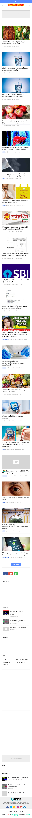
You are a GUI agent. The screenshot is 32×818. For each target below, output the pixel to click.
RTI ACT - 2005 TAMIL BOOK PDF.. (18, 627)
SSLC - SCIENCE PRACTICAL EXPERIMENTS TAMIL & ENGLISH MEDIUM (18, 613)
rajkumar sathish (7, 46)
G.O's (4, 661)
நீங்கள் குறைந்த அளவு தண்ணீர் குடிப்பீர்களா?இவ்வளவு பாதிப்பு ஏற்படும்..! (15, 69)
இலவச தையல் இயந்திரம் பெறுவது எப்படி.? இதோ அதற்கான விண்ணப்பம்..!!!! (14, 307)
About (15, 811)
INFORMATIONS (6, 339)
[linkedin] (24, 807)
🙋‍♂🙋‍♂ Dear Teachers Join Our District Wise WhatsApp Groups (15, 472)
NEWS (4, 205)
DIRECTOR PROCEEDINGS (21, 659)
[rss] (14, 807)
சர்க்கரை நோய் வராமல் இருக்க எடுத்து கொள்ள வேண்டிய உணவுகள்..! (13, 43)
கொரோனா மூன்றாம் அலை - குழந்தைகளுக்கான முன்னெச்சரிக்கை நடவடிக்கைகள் (13, 363)
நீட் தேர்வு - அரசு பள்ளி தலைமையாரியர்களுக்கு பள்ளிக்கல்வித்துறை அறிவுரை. (15, 526)
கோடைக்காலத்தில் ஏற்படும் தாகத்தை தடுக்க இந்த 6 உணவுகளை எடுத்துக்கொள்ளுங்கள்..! (15, 122)
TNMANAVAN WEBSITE (21, 662)
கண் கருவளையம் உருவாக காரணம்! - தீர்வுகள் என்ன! (15, 498)
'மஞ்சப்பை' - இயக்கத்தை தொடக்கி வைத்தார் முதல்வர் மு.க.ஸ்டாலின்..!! (15, 201)
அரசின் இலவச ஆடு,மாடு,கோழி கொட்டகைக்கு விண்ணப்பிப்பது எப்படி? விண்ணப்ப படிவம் (16, 254)
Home (4, 659)
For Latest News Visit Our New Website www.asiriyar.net (17, 621)
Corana (4, 367)
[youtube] (10, 573)
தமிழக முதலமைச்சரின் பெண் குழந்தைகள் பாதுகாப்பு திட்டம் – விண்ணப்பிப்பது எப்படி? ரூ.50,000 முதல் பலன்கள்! (14, 334)
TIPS (4, 152)
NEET (4, 531)
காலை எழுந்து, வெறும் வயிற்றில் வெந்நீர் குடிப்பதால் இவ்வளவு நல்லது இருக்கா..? (13, 175)
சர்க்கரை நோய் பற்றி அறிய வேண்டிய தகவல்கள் (12, 417)
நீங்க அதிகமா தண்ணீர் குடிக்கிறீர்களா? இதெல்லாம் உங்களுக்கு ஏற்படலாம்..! (13, 95)
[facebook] (15, 1)
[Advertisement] (16, 687)
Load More (16, 564)
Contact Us (5, 475)
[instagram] (18, 807)
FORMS (17, 661)
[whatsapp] (16, 573)
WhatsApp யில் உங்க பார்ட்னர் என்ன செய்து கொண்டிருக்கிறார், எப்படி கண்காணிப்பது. (15, 554)
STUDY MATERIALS (7, 662)
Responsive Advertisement (16, 14)
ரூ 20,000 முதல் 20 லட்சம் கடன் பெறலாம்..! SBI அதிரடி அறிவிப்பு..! (15, 281)
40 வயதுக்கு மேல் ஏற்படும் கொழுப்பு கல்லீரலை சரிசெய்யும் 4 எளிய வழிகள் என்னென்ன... (15, 148)
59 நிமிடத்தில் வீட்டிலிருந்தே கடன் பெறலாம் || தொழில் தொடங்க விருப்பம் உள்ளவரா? (15, 228)
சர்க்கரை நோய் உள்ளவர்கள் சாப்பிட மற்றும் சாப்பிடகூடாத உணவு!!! (14, 391)
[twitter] (11, 807)
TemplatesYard (14, 814)
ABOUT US (5, 664)
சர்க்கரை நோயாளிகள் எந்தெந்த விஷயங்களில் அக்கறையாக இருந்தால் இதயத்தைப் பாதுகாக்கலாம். (15, 444)
